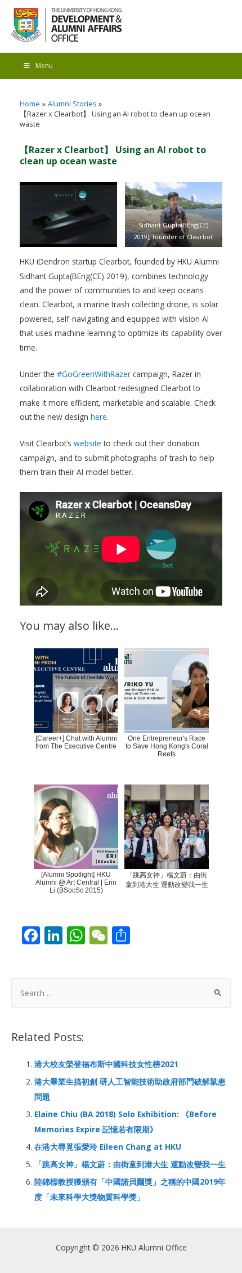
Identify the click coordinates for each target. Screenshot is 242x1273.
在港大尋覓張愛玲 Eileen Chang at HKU (107, 1146)
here (99, 416)
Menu (44, 65)
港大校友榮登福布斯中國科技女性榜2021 (106, 1064)
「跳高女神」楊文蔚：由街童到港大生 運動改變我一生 (130, 1164)
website (87, 443)
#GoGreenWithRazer (94, 374)
